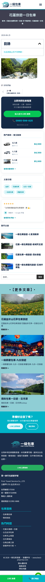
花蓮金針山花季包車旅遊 (14, 319)
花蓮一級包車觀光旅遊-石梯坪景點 (29, 266)
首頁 (3, 21)
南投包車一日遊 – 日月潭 (14, 398)
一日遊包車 (9, 192)
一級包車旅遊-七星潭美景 (27, 234)
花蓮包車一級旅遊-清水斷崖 (28, 254)
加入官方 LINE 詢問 (22, 114)
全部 (7, 186)
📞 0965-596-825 (22, 120)
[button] (40, 4)
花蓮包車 (16, 186)
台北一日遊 (27, 186)
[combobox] (19, 277)
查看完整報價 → (10, 169)
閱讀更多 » (5, 329)
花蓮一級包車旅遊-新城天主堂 (29, 244)
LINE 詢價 (11, 578)
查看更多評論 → (10, 217)
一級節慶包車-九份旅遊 (13, 360)
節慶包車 (21, 192)
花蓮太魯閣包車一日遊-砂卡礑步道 (19, 21)
